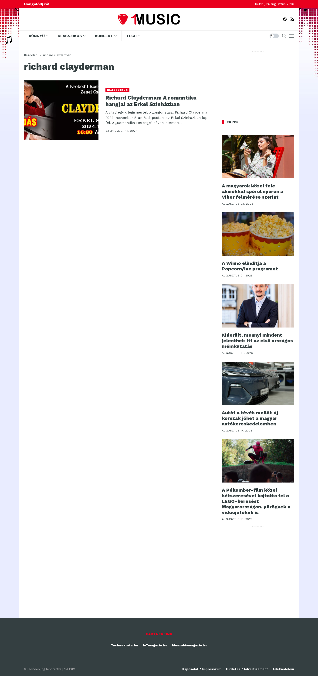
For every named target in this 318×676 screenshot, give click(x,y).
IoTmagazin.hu (155, 645)
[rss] (292, 19)
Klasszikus (117, 90)
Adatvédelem (283, 669)
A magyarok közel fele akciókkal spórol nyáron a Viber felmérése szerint (252, 191)
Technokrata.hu (124, 645)
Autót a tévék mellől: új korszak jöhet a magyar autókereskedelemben (250, 418)
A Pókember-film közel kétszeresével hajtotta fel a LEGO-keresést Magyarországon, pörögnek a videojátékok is (256, 501)
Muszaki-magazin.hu (189, 645)
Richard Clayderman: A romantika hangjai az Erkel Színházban (150, 101)
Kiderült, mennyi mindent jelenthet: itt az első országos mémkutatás (257, 340)
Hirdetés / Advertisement (247, 669)
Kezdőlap (30, 55)
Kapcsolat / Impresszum (201, 669)
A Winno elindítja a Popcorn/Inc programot (250, 266)
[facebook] (285, 19)
